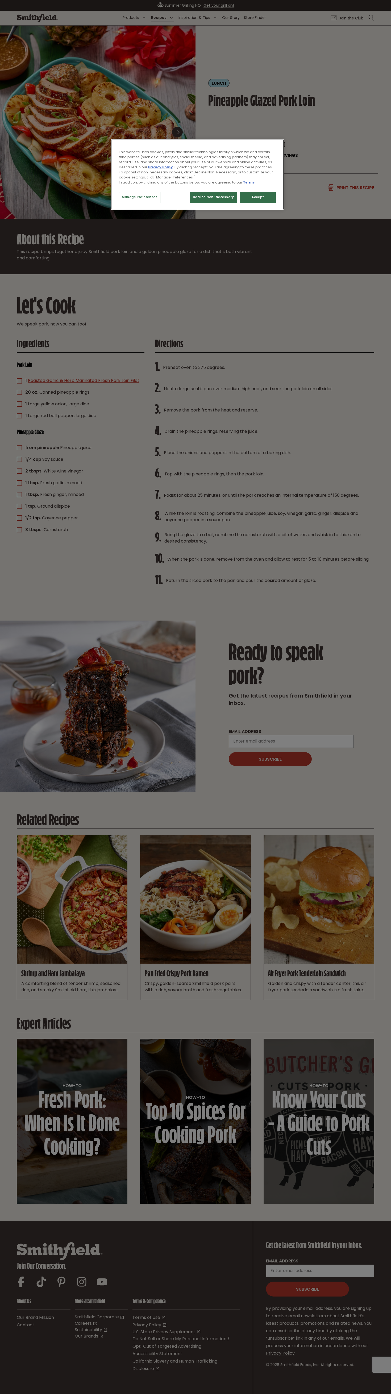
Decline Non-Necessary (213, 197)
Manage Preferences (139, 197)
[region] (197, 174)
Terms (249, 182)
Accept (258, 197)
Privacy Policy (160, 167)
